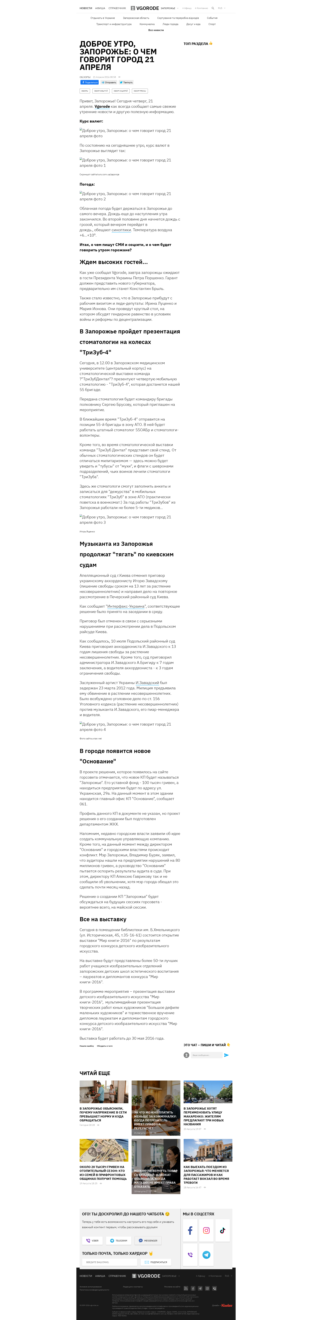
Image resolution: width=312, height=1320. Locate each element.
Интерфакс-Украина (125, 606)
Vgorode (102, 106)
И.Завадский (147, 682)
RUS (220, 8)
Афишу (188, 8)
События (212, 17)
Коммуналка (147, 24)
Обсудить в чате (105, 1046)
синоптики (121, 229)
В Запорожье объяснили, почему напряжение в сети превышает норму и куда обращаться (103, 1114)
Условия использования (91, 1287)
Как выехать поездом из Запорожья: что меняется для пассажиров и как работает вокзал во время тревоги (206, 1175)
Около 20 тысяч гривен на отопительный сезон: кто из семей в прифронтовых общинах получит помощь (103, 1173)
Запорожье (169, 1276)
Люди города (170, 24)
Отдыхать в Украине (103, 17)
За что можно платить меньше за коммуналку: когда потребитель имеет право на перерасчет (155, 1120)
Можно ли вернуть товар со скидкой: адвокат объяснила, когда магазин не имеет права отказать (155, 1178)
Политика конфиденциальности (94, 1290)
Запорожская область (136, 17)
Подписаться (158, 1262)
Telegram (121, 1240)
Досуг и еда (193, 24)
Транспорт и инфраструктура (113, 24)
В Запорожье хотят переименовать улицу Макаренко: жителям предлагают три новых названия (204, 1116)
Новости (86, 8)
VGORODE (149, 1276)
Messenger (150, 1240)
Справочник (117, 8)
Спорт (212, 24)
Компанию (202, 8)
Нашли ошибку (87, 1046)
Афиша (100, 8)
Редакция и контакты (133, 1287)
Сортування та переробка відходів (178, 17)
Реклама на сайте (172, 1287)
